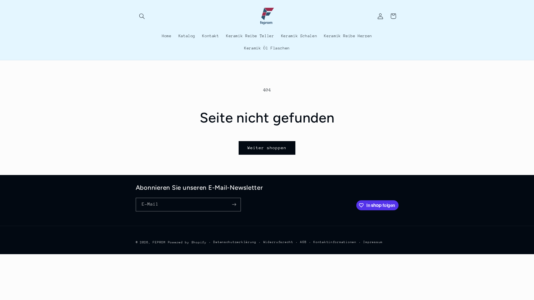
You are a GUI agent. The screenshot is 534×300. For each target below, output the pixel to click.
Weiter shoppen (267, 147)
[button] (142, 16)
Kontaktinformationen (335, 242)
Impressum (373, 242)
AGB (303, 242)
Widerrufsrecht (278, 242)
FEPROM (159, 242)
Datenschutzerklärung (234, 242)
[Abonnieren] (234, 204)
